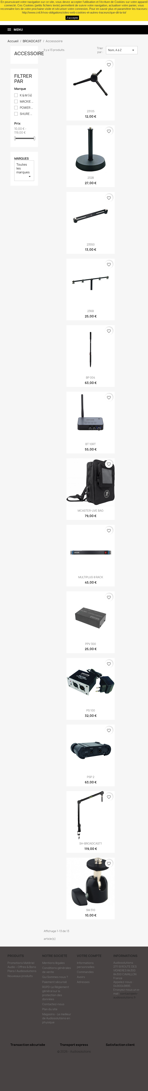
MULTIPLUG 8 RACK (90, 577)
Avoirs (81, 977)
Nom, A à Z (121, 50)
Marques (21, 159)
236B (90, 311)
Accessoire (29, 53)
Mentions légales (53, 963)
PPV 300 (90, 644)
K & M (26, 95)
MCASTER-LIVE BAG (90, 510)
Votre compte (89, 956)
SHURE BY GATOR (27, 114)
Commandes (85, 972)
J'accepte (72, 17)
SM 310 (90, 910)
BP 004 (90, 377)
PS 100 (90, 710)
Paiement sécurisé (54, 982)
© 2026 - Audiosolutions (74, 1052)
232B (90, 178)
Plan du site (49, 1009)
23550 (91, 244)
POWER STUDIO (27, 108)
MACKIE (27, 102)
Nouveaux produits (20, 976)
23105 (90, 111)
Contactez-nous (53, 1004)
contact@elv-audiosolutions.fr (125, 995)
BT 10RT (90, 444)
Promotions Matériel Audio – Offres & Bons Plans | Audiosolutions (22, 967)
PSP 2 (90, 777)
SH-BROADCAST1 (90, 843)
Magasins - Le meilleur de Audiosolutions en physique (56, 1018)
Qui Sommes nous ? (55, 977)
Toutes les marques (24, 170)
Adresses (83, 982)
